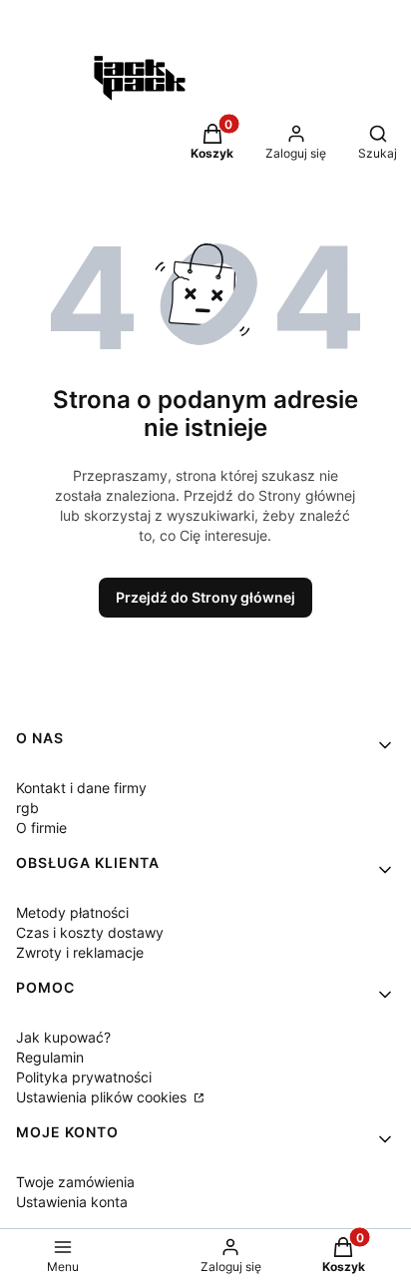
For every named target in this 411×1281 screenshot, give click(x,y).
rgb (27, 807)
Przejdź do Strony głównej (205, 597)
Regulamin (50, 1057)
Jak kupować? (63, 1037)
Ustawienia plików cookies (103, 1096)
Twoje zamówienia (75, 1181)
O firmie (41, 827)
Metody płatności (72, 912)
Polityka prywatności (84, 1076)
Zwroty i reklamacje (80, 952)
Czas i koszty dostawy (90, 932)
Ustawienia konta (72, 1201)
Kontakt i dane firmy (81, 787)
